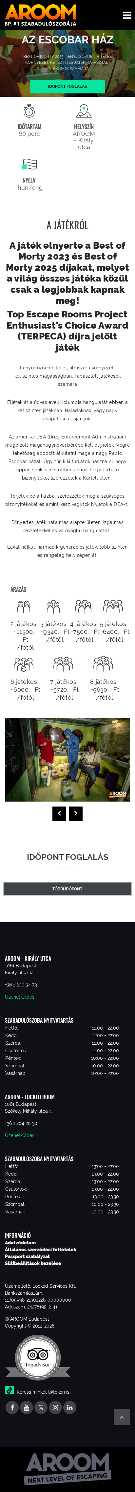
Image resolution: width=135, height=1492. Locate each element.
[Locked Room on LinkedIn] (70, 1408)
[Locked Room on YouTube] (26, 1408)
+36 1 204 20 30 (21, 1123)
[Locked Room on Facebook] (12, 1408)
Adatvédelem (20, 1242)
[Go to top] (122, 1417)
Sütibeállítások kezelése (33, 1263)
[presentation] (59, 814)
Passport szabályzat (27, 1256)
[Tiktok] (10, 1392)
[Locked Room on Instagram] (55, 1408)
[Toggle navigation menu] (127, 15)
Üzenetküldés (19, 997)
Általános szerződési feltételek (40, 1249)
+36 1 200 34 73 (21, 984)
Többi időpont (67, 889)
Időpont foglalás (67, 86)
